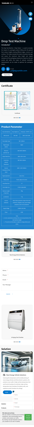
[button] (15, 38)
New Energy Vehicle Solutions (16, 375)
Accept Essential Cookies (28, 417)
